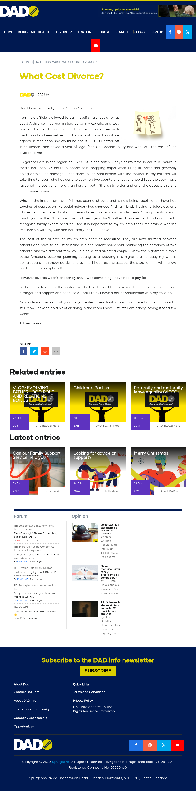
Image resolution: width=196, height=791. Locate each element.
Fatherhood (52, 491)
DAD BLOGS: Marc (47, 62)
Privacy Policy (83, 700)
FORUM (103, 32)
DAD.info (26, 62)
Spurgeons (61, 762)
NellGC (21, 540)
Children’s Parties (91, 388)
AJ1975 (21, 618)
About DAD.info (170, 491)
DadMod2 (22, 561)
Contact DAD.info (27, 692)
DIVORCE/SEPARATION (73, 32)
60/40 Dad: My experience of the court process (110, 529)
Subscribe (98, 670)
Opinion (80, 516)
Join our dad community (31, 709)
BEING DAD (26, 32)
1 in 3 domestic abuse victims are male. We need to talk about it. (111, 608)
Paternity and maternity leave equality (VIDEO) (158, 390)
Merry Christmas (151, 453)
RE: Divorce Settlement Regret (33, 568)
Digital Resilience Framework (94, 711)
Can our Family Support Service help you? (37, 455)
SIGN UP (156, 32)
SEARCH (121, 32)
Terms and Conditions (89, 692)
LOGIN (141, 32)
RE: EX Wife (21, 607)
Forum (20, 516)
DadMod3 (22, 579)
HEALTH (44, 32)
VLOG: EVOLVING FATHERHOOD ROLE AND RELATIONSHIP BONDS (33, 394)
